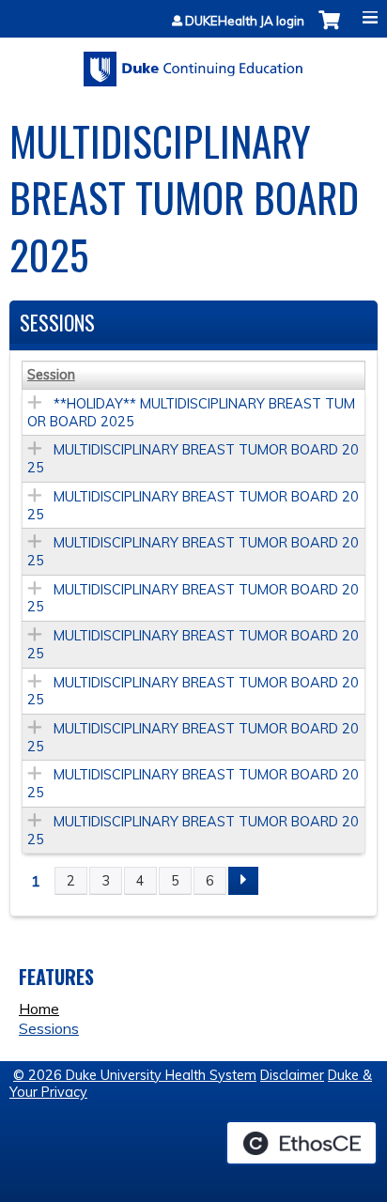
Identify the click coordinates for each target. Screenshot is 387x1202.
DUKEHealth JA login (244, 21)
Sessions (49, 1028)
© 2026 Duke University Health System (134, 1075)
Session (51, 374)
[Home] (193, 62)
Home (39, 1008)
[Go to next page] (243, 881)
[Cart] (329, 29)
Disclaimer (292, 1075)
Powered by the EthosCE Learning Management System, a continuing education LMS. (301, 1142)
